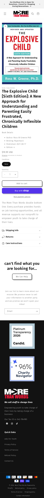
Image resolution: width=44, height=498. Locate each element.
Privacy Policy (10, 444)
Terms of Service (11, 450)
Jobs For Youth (10, 439)
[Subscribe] (36, 311)
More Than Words (21, 485)
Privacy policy (31, 488)
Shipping (4, 155)
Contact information (23, 496)
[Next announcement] (39, 4)
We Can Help (22, 277)
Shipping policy (30, 492)
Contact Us (9, 461)
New (6, 164)
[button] (5, 13)
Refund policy (19, 488)
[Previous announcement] (4, 4)
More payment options (22, 197)
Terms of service (16, 492)
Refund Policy (10, 455)
